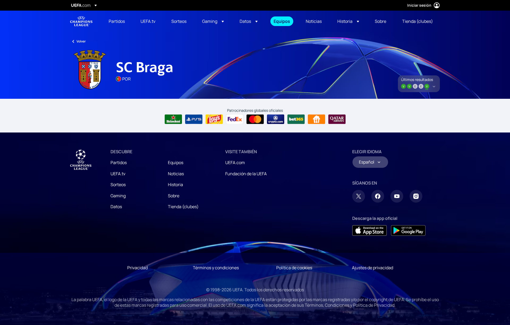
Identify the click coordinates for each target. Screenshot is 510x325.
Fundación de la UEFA (246, 174)
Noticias (176, 174)
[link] (116, 21)
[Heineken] (173, 119)
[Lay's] (214, 119)
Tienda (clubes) (183, 206)
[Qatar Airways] (337, 119)
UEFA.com (235, 162)
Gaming (118, 196)
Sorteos (118, 184)
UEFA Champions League (81, 21)
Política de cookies (294, 268)
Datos (116, 206)
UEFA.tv (117, 174)
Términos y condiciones (216, 268)
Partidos (118, 162)
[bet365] (296, 119)
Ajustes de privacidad (372, 268)
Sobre (173, 196)
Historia (175, 184)
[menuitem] (118, 21)
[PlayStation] (193, 119)
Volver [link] (81, 41)
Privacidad (137, 268)
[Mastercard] (255, 119)
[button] (213, 21)
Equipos (175, 162)
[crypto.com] (275, 119)
